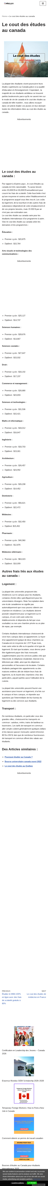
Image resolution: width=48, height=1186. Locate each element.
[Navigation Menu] (43, 3)
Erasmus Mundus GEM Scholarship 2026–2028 (23, 1081)
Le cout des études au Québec (19, 766)
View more (37, 1179)
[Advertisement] (24, 144)
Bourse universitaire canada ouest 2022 (23, 761)
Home (4, 16)
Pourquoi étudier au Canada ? (19, 757)
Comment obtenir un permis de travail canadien (22, 1138)
